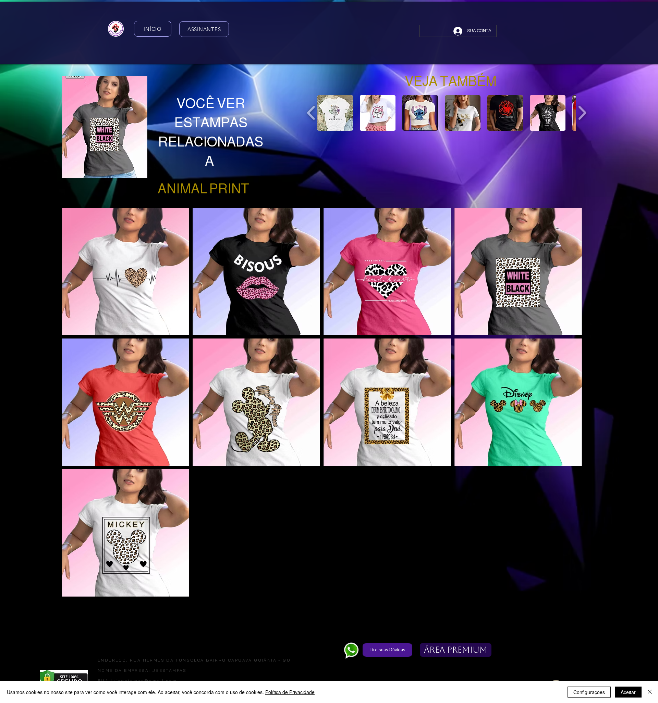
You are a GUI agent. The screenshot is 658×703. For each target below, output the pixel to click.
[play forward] (582, 112)
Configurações (589, 692)
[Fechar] (650, 692)
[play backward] (311, 112)
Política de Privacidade (290, 692)
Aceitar (628, 692)
